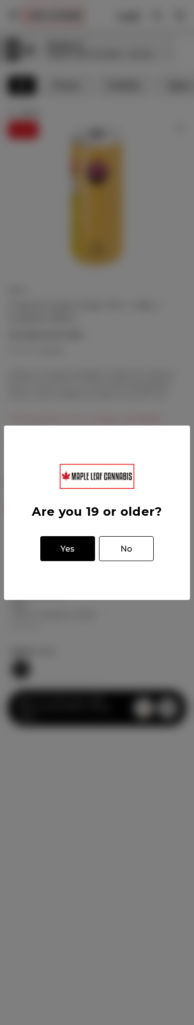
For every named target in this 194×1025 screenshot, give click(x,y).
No (126, 549)
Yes (68, 549)
